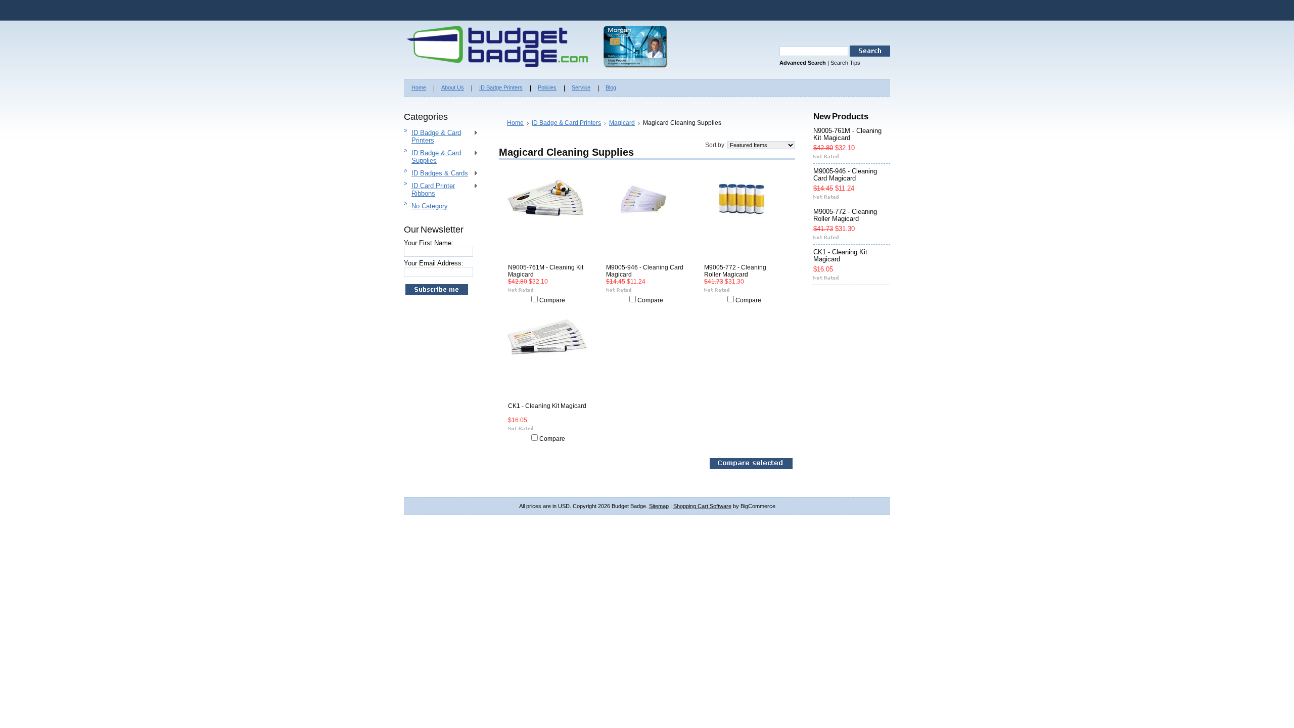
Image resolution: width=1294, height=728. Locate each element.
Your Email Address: (434, 263)
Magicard (622, 122)
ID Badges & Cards (436, 173)
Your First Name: (428, 243)
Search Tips (845, 63)
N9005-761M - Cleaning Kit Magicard (545, 271)
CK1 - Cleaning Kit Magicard (547, 406)
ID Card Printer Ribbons (429, 189)
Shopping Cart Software (702, 506)
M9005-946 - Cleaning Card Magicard (644, 271)
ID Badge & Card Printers (432, 136)
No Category (429, 206)
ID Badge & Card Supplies (432, 156)
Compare (552, 300)
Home (515, 122)
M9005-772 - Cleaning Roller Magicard (735, 271)
